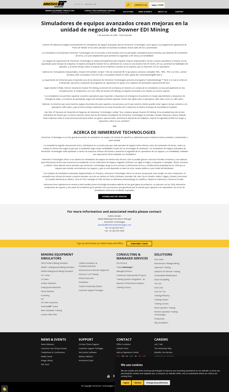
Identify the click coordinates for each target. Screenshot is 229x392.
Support (179, 11)
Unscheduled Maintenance (165, 275)
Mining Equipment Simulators (59, 11)
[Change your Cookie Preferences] (4, 388)
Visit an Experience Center (127, 352)
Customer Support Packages (91, 290)
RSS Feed (45, 364)
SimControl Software (88, 352)
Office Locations (123, 344)
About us (162, 11)
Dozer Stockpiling (161, 279)
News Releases (47, 344)
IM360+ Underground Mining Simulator (57, 267)
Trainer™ (124, 267)
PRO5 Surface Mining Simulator (54, 263)
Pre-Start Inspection (49, 302)
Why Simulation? (161, 322)
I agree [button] (126, 383)
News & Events (145, 11)
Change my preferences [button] (157, 383)
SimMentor (83, 282)
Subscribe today (139, 243)
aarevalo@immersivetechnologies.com (114, 225)
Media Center (46, 356)
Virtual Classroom (86, 278)
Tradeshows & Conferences (53, 352)
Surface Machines (48, 283)
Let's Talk (158, 344)
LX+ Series (45, 275)
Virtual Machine (47, 291)
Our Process (121, 263)
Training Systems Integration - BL (130, 279)
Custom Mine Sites (49, 314)
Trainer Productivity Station (90, 286)
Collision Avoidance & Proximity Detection (88, 264)
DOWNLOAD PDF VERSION (114, 196)
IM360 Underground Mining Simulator (57, 271)
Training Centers (161, 299)
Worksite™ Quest (49, 306)
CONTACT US (141, 5)
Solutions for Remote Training (167, 271)
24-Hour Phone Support (89, 344)
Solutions (128, 11)
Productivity (159, 318)
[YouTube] (108, 376)
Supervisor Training (162, 267)
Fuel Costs (158, 287)
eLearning (45, 295)
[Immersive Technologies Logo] (54, 4)
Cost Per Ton (160, 291)
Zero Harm (159, 259)
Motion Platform (86, 356)
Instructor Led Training (88, 274)
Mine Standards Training (51, 310)
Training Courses (123, 287)
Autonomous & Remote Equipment (94, 270)
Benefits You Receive (163, 352)
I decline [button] (137, 383)
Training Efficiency (162, 295)
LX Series (45, 279)
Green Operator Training (164, 307)
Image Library (47, 360)
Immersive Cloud (86, 360)
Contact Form (122, 348)
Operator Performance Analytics (130, 283)
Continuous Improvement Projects (131, 275)
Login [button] (160, 5)
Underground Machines (51, 287)
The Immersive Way (162, 348)
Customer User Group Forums (54, 348)
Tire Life (157, 283)
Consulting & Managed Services (100, 11)
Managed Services (124, 271)
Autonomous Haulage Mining (166, 263)
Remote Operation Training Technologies (166, 313)
